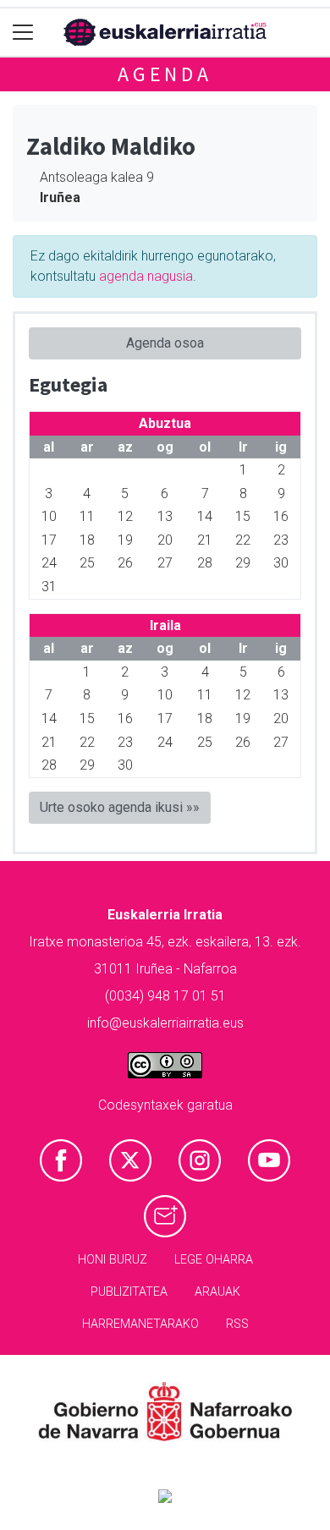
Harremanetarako (140, 1324)
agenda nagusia (146, 276)
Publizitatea (129, 1292)
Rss (237, 1324)
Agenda (165, 74)
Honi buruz (112, 1260)
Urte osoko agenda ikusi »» (120, 807)
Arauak (217, 1292)
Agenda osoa (165, 343)
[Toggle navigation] (23, 32)
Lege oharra (213, 1260)
